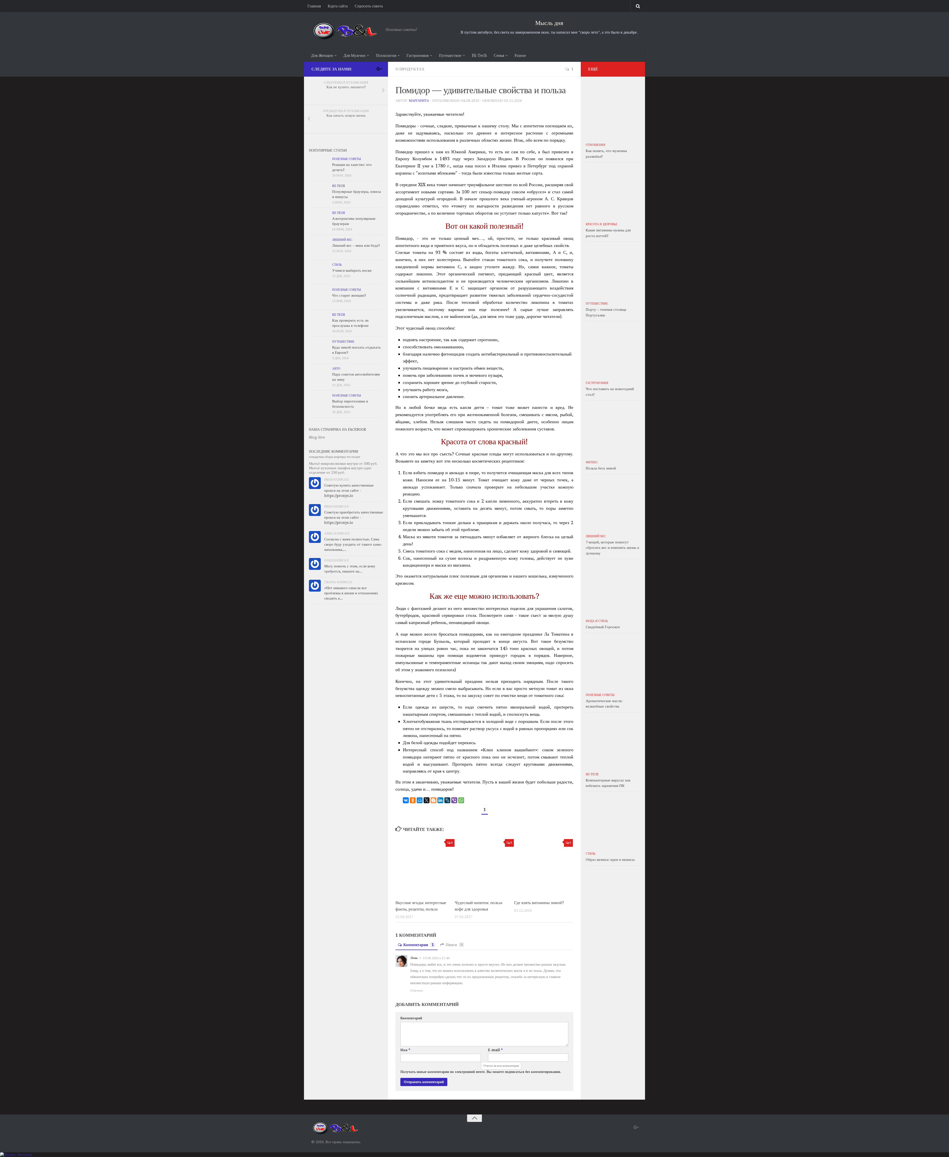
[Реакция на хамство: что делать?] (319, 166)
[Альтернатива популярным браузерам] (319, 220)
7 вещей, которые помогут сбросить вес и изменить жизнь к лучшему (612, 548)
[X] (427, 800)
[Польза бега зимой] (613, 430)
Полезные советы (346, 159)
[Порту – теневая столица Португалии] (613, 271)
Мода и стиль (597, 621)
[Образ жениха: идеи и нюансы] (613, 821)
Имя (405, 1050)
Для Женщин (322, 55)
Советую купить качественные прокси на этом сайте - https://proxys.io (349, 490)
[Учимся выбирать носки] (319, 272)
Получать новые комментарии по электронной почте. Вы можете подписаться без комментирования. (480, 1072)
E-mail (495, 1050)
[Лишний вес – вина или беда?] (319, 247)
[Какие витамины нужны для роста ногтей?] (613, 192)
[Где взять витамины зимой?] (543, 866)
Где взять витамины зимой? (539, 902)
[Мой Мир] (420, 800)
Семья (499, 55)
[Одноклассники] (413, 800)
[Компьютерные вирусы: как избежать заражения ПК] (613, 742)
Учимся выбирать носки (351, 270)
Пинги (454, 944)
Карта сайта (338, 6)
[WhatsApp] (461, 800)
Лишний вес (342, 240)
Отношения (595, 145)
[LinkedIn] (440, 800)
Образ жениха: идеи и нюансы (610, 859)
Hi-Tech (479, 55)
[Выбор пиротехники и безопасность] (319, 403)
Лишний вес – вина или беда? (356, 245)
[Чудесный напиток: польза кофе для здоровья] (484, 866)
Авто (336, 368)
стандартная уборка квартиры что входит (334, 457)
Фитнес (592, 462)
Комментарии (418, 944)
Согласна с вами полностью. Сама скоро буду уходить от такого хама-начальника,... (353, 544)
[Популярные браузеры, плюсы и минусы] (319, 193)
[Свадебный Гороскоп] (613, 589)
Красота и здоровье (601, 224)
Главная (314, 6)
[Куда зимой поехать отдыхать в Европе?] (319, 349)
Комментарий (411, 1018)
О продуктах (410, 69)
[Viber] (454, 800)
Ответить (416, 990)
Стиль (337, 265)
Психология (386, 55)
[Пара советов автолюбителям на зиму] (319, 376)
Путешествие (450, 55)
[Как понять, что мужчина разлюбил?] (613, 113)
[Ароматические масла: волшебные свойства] (613, 663)
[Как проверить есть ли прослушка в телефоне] (319, 322)
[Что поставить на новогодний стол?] (613, 351)
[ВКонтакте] (406, 800)
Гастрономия (418, 55)
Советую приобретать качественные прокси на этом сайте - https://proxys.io (353, 517)
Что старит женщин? (349, 295)
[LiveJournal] (447, 800)
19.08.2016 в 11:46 (436, 958)
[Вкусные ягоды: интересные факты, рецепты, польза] (424, 866)
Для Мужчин (355, 55)
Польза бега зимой (601, 468)
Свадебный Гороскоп (603, 627)
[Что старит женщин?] (319, 297)
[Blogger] (433, 800)
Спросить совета (369, 6)
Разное (520, 55)
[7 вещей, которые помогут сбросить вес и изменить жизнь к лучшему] (613, 504)
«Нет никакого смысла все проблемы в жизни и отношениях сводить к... (351, 593)
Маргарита (419, 101)
